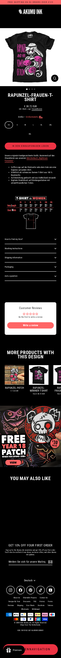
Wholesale (25, 609)
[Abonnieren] (49, 562)
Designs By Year (14, 601)
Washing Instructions (13, 248)
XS (9, 125)
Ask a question (11, 276)
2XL (50, 125)
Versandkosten (37, 109)
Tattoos (50, 605)
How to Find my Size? (14, 239)
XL (41, 125)
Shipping (20, 605)
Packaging (9, 267)
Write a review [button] (30, 325)
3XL (30, 134)
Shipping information (13, 257)
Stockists (41, 605)
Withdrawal (36, 609)
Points (50, 601)
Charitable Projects (30, 598)
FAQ (34, 601)
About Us (16, 598)
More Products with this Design (30, 354)
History (42, 601)
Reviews (11, 605)
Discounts (26, 601)
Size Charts (30, 605)
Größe (28, 117)
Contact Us (44, 598)
